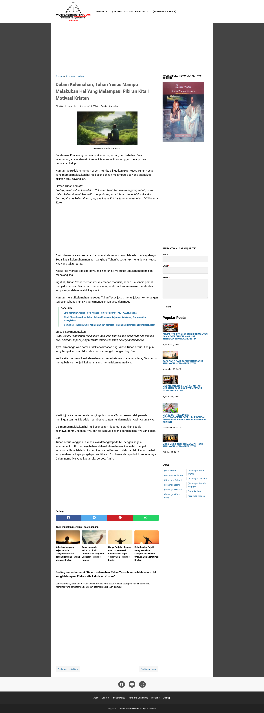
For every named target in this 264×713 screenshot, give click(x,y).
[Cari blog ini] (206, 11)
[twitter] (94, 518)
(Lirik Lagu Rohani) (173, 480)
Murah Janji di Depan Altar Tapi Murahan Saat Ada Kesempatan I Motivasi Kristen (182, 388)
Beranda (101, 11)
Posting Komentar (109, 106)
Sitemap (166, 698)
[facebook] (68, 518)
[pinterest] (120, 518)
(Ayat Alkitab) (170, 470)
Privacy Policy (118, 698)
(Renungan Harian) (164, 11)
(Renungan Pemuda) (197, 478)
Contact (105, 698)
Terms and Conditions (137, 698)
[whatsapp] (146, 518)
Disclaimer (155, 698)
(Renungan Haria (172, 485)
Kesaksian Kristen (196, 496)
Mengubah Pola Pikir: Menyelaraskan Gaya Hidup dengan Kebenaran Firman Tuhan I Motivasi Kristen (184, 418)
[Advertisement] (132, 48)
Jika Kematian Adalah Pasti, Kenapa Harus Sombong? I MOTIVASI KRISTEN (100, 313)
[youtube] (132, 684)
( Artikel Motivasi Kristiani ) (130, 11)
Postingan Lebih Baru (67, 669)
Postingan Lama (148, 669)
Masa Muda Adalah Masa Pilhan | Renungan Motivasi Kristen (183, 445)
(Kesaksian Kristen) (173, 475)
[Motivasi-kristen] (73, 11)
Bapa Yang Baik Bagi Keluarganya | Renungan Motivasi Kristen (184, 362)
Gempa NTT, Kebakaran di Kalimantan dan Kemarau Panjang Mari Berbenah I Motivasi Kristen (109, 325)
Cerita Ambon (194, 491)
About (96, 698)
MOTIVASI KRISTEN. (131, 709)
